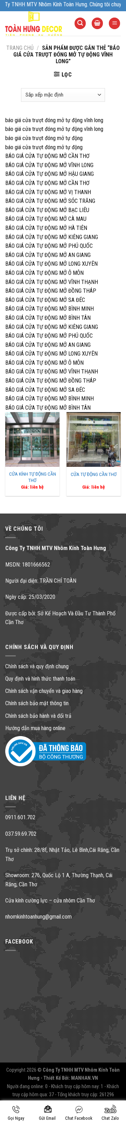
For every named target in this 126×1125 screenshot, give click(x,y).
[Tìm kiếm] (80, 23)
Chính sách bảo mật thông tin (37, 703)
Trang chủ (20, 48)
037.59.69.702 (20, 833)
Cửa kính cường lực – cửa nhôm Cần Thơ (50, 900)
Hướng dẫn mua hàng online (35, 728)
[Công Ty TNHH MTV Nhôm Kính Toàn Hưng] (34, 23)
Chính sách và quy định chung (37, 666)
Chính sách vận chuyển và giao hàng (44, 691)
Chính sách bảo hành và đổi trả (38, 716)
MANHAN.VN (84, 1078)
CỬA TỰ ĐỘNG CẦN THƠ (94, 474)
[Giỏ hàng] (97, 23)
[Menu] (114, 23)
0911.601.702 (20, 817)
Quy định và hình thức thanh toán (40, 678)
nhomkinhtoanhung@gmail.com (38, 916)
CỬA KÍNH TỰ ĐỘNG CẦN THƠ (32, 477)
